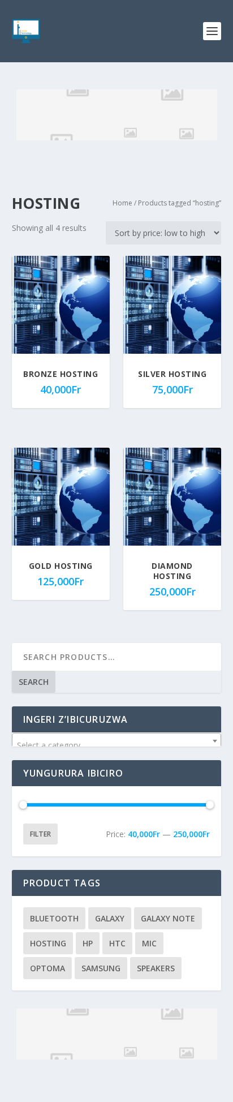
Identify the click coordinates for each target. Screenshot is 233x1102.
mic (149, 943)
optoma (47, 968)
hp (88, 943)
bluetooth (54, 918)
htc (117, 943)
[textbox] (116, 745)
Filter (40, 834)
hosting (48, 943)
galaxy (109, 918)
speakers (156, 968)
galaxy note (168, 918)
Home (122, 203)
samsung (100, 968)
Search (34, 681)
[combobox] (117, 741)
